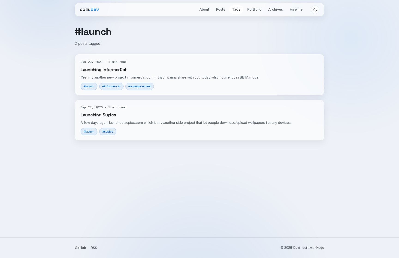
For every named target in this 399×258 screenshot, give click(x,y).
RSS (94, 248)
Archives (275, 9)
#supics (107, 131)
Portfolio (254, 9)
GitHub (80, 248)
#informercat (111, 86)
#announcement (139, 86)
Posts (220, 9)
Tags (236, 9)
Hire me (296, 9)
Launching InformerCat (104, 69)
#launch (89, 86)
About (204, 9)
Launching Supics (98, 115)
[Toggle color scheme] (315, 10)
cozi (89, 9)
